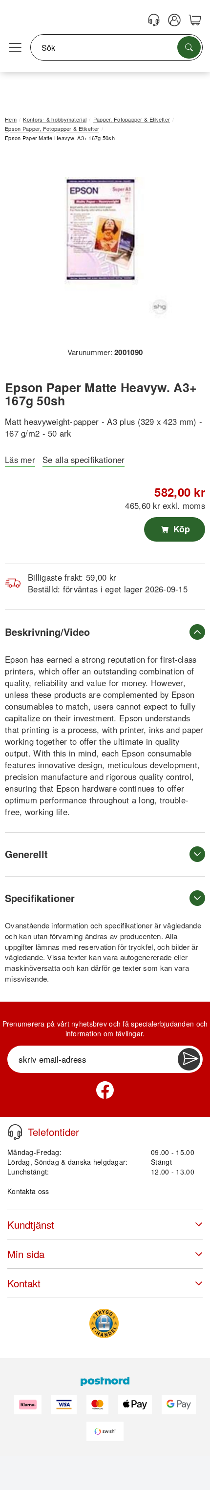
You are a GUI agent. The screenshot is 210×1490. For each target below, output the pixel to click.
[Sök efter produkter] (189, 47)
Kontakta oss (28, 1191)
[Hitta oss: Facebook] (105, 1090)
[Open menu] (15, 48)
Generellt (26, 854)
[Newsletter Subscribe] (189, 1059)
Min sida (25, 1254)
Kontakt (24, 1283)
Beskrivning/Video (47, 632)
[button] (101, 248)
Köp (180, 529)
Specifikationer (40, 898)
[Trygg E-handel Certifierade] (104, 1323)
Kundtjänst (30, 1224)
